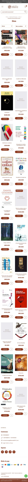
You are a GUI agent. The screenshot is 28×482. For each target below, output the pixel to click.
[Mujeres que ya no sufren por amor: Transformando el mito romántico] (25, 317)
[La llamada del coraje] (11, 184)
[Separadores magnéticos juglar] (25, 118)
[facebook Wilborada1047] (6, 451)
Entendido (24, 480)
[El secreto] (25, 379)
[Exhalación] (11, 119)
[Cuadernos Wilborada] (25, 85)
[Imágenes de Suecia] (11, 382)
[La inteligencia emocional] (11, 218)
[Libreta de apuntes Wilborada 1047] (11, 349)
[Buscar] (25, 11)
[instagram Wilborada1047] (2, 451)
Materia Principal (13, 17)
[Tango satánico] (11, 249)
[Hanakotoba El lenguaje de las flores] (11, 316)
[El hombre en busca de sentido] (25, 251)
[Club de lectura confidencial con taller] (11, 54)
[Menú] (2, 7)
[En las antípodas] (25, 349)
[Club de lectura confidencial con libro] (25, 54)
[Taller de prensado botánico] (25, 414)
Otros (19, 17)
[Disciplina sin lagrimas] (25, 184)
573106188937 (6, 435)
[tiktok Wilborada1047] (10, 451)
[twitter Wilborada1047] (14, 451)
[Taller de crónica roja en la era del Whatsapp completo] (25, 216)
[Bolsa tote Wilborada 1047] (11, 86)
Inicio (7, 17)
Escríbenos (3, 427)
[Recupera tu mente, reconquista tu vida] (25, 152)
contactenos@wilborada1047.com (11, 440)
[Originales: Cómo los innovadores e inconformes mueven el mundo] (11, 415)
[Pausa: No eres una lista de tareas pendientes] (11, 283)
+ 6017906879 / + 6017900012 (9, 437)
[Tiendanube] (5, 476)
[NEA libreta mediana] (11, 149)
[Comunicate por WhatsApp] (25, 475)
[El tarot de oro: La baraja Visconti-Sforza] (25, 281)
